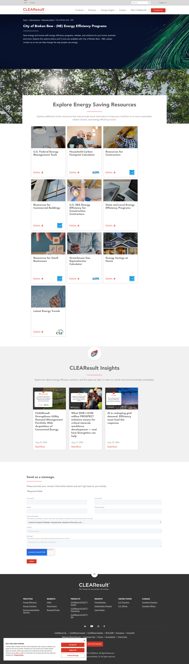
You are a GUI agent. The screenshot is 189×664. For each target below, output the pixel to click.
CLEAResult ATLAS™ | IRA (79, 616)
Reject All (72, 650)
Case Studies (99, 610)
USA (25, 2)
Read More (40, 447)
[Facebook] (104, 626)
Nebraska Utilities (48, 20)
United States (125, 599)
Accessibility (110, 637)
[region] (45, 649)
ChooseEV (131, 633)
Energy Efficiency (30, 602)
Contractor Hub (89, 637)
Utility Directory (34, 20)
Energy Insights (107, 10)
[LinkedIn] (85, 626)
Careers (122, 10)
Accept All (72, 645)
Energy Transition (30, 606)
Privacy (100, 637)
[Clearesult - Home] (94, 586)
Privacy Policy (19, 655)
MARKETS (51, 599)
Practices (92, 10)
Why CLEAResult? (139, 10)
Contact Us (158, 10)
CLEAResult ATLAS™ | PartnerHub (79, 610)
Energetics (120, 633)
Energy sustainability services (31, 611)
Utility (49, 602)
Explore (37, 172)
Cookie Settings (72, 655)
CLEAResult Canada (77, 633)
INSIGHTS (98, 599)
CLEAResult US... (60, 633)
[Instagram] (98, 626)
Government (52, 606)
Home (25, 20)
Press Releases (100, 602)
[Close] (84, 640)
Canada (32, 2)
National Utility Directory (71, 637)
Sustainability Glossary (103, 606)
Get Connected (94, 644)
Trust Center (122, 637)
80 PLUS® (110, 633)
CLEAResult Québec (95, 633)
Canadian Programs (149, 602)
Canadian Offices (148, 606)
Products (79, 10)
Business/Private (53, 610)
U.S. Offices (122, 606)
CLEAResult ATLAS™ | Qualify (79, 604)
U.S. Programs (123, 602)
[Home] (34, 10)
